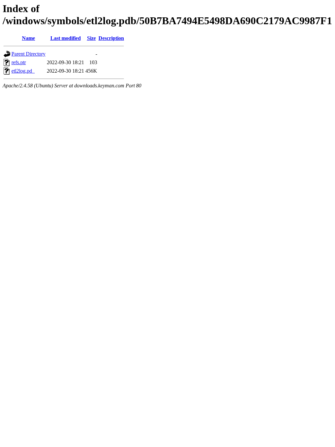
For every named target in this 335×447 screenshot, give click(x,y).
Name (28, 38)
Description (111, 38)
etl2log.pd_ (23, 71)
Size (91, 38)
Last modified (65, 38)
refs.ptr (18, 62)
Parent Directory (28, 54)
